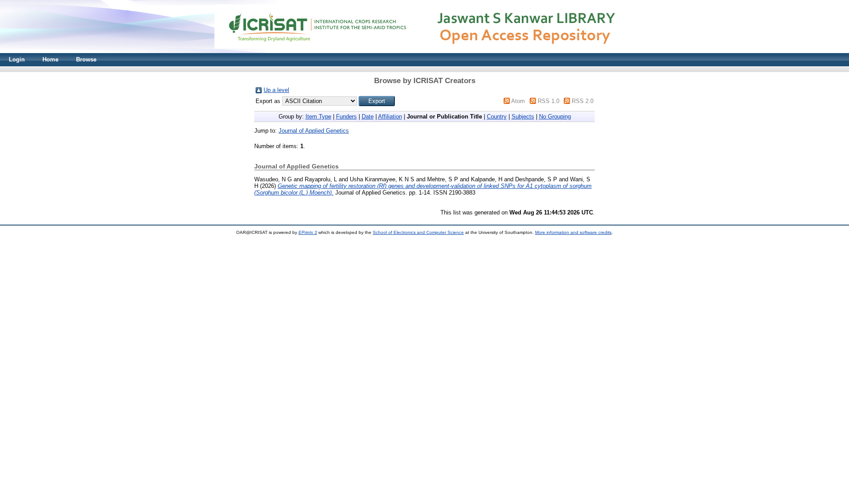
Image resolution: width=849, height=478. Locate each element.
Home (50, 59)
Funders (346, 116)
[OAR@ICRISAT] (424, 51)
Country (497, 116)
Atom (518, 101)
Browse (86, 59)
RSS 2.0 (582, 101)
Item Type (318, 116)
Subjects (523, 116)
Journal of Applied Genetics (314, 130)
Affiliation (390, 116)
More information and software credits (573, 232)
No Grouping (555, 116)
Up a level (276, 90)
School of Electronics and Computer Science (418, 232)
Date (368, 116)
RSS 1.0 (548, 101)
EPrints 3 (307, 232)
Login (17, 59)
